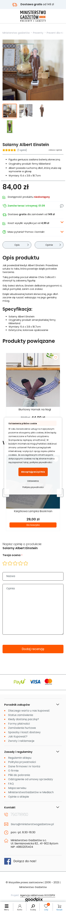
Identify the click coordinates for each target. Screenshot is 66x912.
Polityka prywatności (33, 487)
